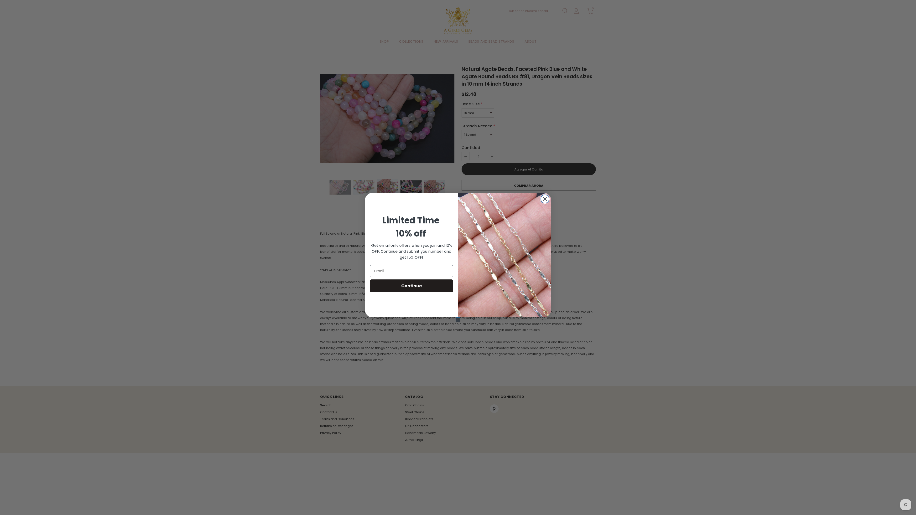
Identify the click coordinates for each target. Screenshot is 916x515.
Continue (411, 286)
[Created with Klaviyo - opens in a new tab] (458, 319)
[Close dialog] (545, 199)
